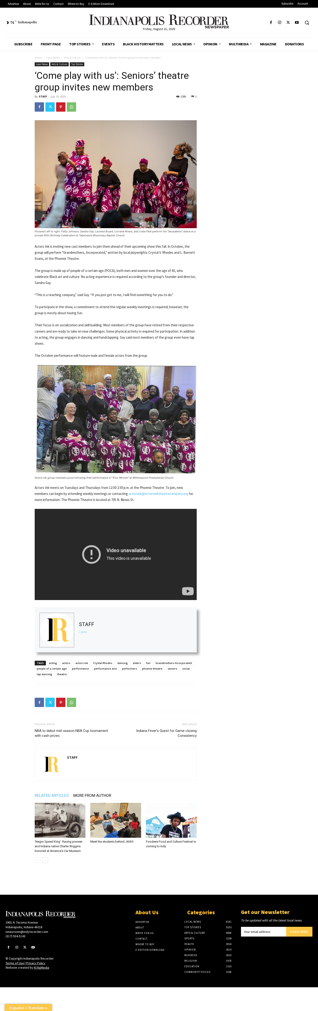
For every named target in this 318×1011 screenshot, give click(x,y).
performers (129, 668)
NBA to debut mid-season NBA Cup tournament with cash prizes (71, 733)
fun (148, 663)
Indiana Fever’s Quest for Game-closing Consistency (166, 733)
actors (66, 663)
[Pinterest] (60, 107)
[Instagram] (279, 23)
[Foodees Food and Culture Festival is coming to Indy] (171, 820)
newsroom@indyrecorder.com (27, 932)
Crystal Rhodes (102, 663)
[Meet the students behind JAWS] (115, 820)
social (186, 668)
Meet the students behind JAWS (112, 841)
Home (38, 57)
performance (80, 668)
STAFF (43, 96)
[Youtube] (297, 23)
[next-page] (45, 860)
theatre (62, 674)
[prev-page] (38, 860)
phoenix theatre (152, 668)
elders (137, 663)
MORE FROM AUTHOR (92, 795)
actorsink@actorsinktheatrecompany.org (158, 493)
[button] (306, 22)
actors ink (81, 663)
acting (53, 663)
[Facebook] (271, 23)
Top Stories (77, 64)
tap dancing (44, 674)
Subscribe (299, 932)
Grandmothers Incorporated (174, 663)
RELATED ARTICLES (52, 795)
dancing (122, 663)
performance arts (105, 668)
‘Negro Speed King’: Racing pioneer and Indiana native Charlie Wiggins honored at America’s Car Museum (58, 846)
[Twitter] (288, 23)
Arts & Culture (72, 57)
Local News (53, 57)
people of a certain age (52, 668)
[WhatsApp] (71, 107)
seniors (172, 668)
